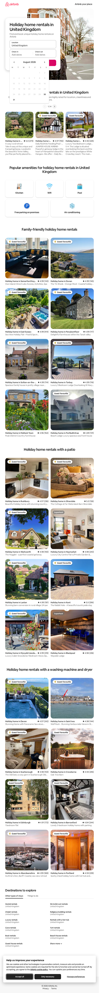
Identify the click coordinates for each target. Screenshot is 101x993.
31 (14, 100)
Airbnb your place (83, 4)
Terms (54, 988)
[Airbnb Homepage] (12, 4)
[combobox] (33, 45)
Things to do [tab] (32, 896)
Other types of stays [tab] (14, 896)
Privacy (46, 988)
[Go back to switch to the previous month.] (14, 62)
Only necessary (47, 976)
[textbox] (21, 54)
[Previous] (45, 106)
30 (45, 94)
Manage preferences (76, 976)
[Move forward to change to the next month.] (44, 62)
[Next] (54, 106)
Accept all (19, 976)
